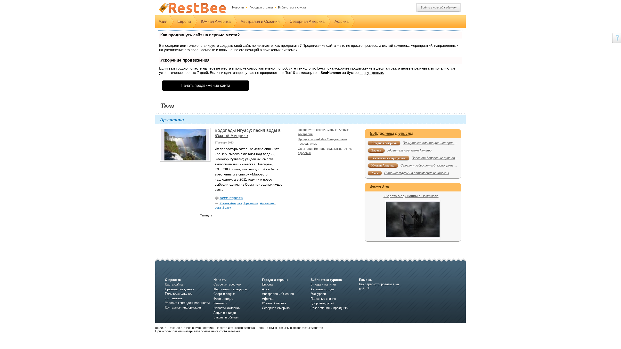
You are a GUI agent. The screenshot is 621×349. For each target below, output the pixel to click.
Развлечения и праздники (388, 158)
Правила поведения (179, 289)
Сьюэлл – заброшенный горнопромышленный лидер (438, 165)
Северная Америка (307, 21)
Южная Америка (216, 21)
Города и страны (261, 7)
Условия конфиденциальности (187, 303)
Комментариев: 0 (231, 198)
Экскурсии (318, 294)
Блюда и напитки (323, 284)
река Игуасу (223, 207)
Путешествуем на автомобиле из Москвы (416, 173)
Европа (184, 21)
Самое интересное (227, 284)
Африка (342, 21)
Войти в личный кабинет (439, 7)
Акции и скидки (224, 313)
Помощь (365, 280)
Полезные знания (323, 299)
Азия (163, 21)
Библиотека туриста (292, 7)
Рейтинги (220, 303)
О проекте (173, 280)
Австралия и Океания (260, 21)
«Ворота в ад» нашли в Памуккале (411, 196)
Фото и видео (223, 299)
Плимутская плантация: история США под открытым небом (449, 143)
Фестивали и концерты (230, 289)
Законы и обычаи (225, 317)
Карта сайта (174, 284)
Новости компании (226, 308)
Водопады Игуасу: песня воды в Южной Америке (248, 133)
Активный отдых (322, 289)
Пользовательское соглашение (178, 296)
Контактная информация (183, 307)
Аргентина (267, 203)
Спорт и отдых (224, 294)
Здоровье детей (322, 303)
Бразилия (251, 203)
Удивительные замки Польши (409, 150)
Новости (238, 7)
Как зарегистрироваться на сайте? (379, 286)
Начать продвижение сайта (205, 85)
